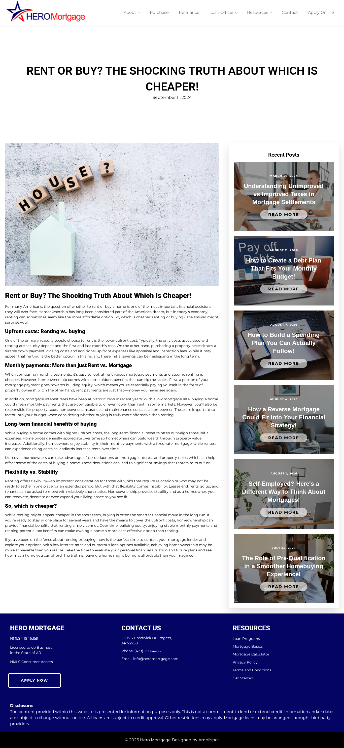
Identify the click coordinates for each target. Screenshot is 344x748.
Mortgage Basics (248, 646)
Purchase (159, 12)
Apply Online (321, 12)
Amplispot (208, 739)
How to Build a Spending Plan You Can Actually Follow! (284, 342)
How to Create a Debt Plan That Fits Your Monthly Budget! (283, 268)
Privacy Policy (245, 662)
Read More (283, 214)
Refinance (189, 12)
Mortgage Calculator (251, 654)
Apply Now (34, 680)
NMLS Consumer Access (31, 661)
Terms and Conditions (252, 670)
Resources (257, 12)
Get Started (243, 678)
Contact (290, 12)
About (130, 12)
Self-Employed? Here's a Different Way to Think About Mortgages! (283, 491)
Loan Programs (246, 639)
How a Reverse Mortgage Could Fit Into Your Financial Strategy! (283, 417)
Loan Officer (222, 12)
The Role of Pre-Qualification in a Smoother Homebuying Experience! (284, 566)
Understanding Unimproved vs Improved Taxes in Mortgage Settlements (284, 194)
